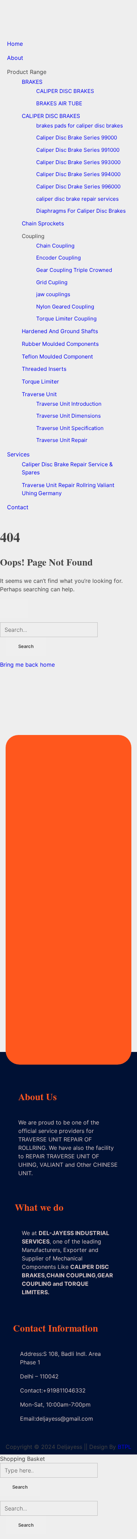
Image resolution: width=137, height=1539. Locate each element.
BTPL (124, 1446)
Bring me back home (27, 664)
